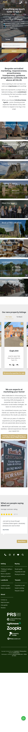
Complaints (16, 651)
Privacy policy (23, 651)
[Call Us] (20, 3)
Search (14, 51)
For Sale (9, 317)
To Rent (19, 317)
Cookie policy (16, 652)
